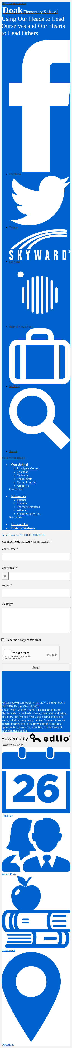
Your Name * (10, 549)
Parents (21, 500)
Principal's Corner (28, 468)
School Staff (24, 478)
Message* (8, 604)
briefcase (14, 386)
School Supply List (28, 513)
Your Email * (10, 567)
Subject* (7, 585)
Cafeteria (22, 475)
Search (13, 451)
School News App (20, 326)
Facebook (15, 174)
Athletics (22, 510)
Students (22, 503)
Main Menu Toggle (13, 457)
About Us (23, 485)
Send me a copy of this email (23, 640)
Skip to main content (14, 3)
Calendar (22, 472)
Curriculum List (26, 482)
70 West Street (25, 702)
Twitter (13, 227)
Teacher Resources (28, 506)
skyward (14, 261)
